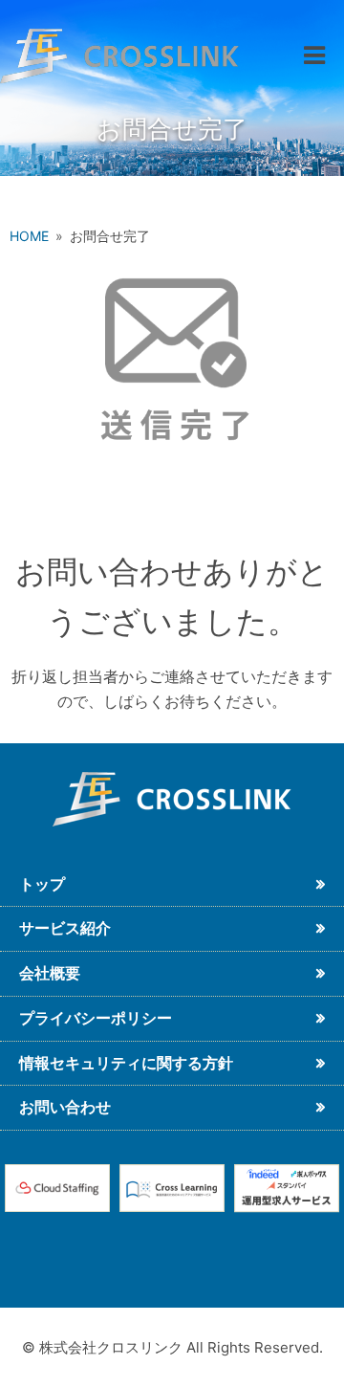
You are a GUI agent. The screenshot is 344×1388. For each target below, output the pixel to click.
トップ (42, 883)
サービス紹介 (65, 927)
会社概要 (49, 972)
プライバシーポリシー (95, 1017)
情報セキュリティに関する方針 (126, 1062)
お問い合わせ (65, 1106)
